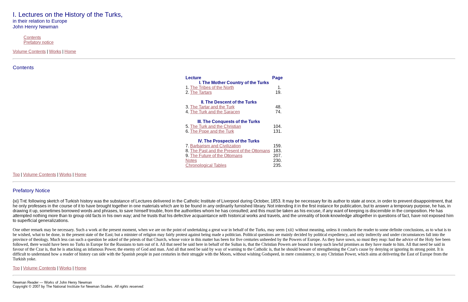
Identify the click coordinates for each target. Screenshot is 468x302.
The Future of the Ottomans (216, 155)
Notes (191, 160)
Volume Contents (29, 51)
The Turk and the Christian (215, 126)
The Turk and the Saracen (215, 111)
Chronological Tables (206, 165)
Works (55, 51)
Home (70, 51)
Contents (32, 37)
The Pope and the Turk (212, 131)
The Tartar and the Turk (212, 107)
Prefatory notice (39, 42)
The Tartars (201, 92)
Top (16, 174)
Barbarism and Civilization (215, 146)
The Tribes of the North (212, 87)
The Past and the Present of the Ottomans (230, 150)
